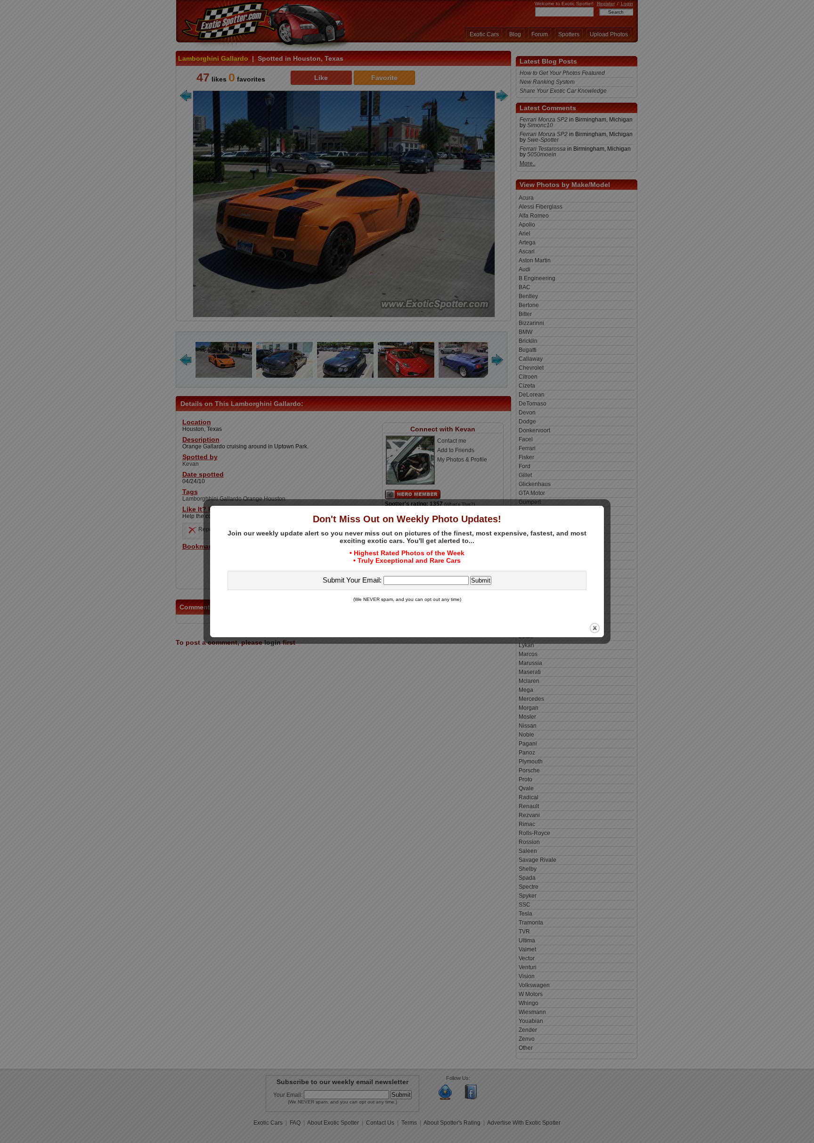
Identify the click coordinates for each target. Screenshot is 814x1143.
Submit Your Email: (353, 580)
